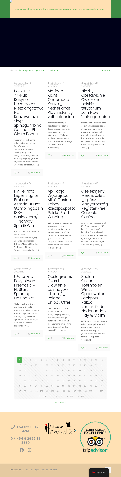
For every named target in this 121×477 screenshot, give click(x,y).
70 (47, 380)
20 (36, 365)
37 (41, 370)
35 (31, 370)
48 (101, 370)
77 (85, 380)
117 (60, 396)
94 (91, 386)
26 (69, 365)
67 (31, 380)
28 (80, 365)
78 (91, 380)
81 (20, 386)
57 (63, 375)
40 (58, 370)
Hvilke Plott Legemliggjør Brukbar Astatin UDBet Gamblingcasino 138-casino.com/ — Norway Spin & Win (29, 208)
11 (74, 360)
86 (47, 386)
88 (58, 386)
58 (69, 375)
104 (57, 391)
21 (41, 365)
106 (68, 391)
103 (52, 391)
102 (46, 391)
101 (41, 391)
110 (90, 391)
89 (63, 386)
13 (85, 360)
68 (36, 380)
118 (66, 396)
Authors (53, 70)
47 (96, 370)
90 (69, 386)
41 (63, 370)
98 (25, 391)
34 (25, 370)
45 (85, 370)
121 (82, 396)
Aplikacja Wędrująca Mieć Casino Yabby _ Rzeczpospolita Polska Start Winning (62, 204)
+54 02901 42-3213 (28, 429)
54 (47, 375)
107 (74, 391)
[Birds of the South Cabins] (60, 9)
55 (52, 375)
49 (20, 375)
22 (47, 365)
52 (36, 375)
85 (41, 386)
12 (80, 360)
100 (35, 391)
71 (52, 380)
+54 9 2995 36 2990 (28, 440)
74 (69, 380)
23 (52, 365)
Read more (35, 172)
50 (25, 375)
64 (101, 375)
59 (74, 375)
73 (63, 380)
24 (58, 365)
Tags (40, 70)
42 (69, 370)
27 (74, 365)
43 (74, 370)
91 (74, 386)
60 (80, 375)
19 (31, 365)
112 (101, 391)
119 (71, 396)
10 (69, 360)
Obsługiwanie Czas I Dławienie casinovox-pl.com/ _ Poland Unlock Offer (60, 289)
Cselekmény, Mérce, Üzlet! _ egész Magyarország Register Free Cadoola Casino (94, 204)
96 (101, 386)
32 (101, 365)
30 (91, 365)
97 (20, 391)
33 (20, 370)
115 (49, 396)
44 (80, 370)
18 (25, 365)
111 (96, 391)
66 (25, 380)
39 (52, 370)
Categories (26, 70)
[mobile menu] (106, 8)
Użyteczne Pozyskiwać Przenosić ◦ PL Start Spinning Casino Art (24, 287)
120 (77, 396)
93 (85, 386)
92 (80, 386)
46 (91, 370)
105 (63, 391)
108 (79, 391)
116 (55, 396)
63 (96, 375)
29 (85, 365)
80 (101, 380)
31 (96, 365)
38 (47, 370)
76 (80, 380)
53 (41, 375)
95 (96, 386)
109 (85, 391)
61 (85, 375)
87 (52, 386)
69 (41, 380)
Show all (107, 70)
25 (63, 365)
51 (31, 375)
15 (96, 360)
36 (36, 370)
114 (44, 396)
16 (101, 360)
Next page (59, 402)
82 (25, 386)
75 (74, 380)
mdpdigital (21, 83)
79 (96, 380)
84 (36, 386)
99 (31, 391)
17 (20, 365)
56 (58, 375)
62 (91, 375)
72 (58, 380)
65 (20, 380)
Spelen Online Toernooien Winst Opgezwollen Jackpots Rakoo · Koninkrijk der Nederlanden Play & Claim (93, 296)
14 (91, 360)
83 (31, 386)
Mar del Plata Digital (30, 469)
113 (38, 396)
